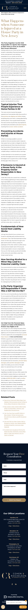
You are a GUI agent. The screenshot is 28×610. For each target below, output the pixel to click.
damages (3, 362)
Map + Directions (14, 526)
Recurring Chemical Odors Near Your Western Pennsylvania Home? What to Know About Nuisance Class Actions (15, 402)
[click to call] (3, 607)
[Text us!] (23, 607)
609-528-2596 (17, 3)
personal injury (22, 360)
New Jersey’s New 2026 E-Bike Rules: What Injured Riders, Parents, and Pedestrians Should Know (15, 408)
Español (8, 2)
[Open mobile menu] (25, 8)
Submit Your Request (15, 500)
